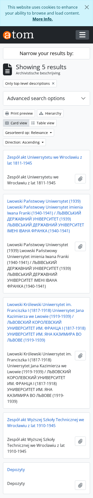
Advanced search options (36, 98)
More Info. (42, 19)
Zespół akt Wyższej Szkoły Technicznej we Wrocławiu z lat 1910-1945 (45, 422)
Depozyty (16, 469)
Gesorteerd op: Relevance (27, 132)
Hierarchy (52, 113)
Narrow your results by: (46, 53)
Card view (18, 123)
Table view (45, 123)
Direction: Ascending (23, 142)
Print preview (21, 113)
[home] (20, 35)
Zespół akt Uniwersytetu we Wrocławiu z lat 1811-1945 (44, 160)
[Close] (87, 7)
